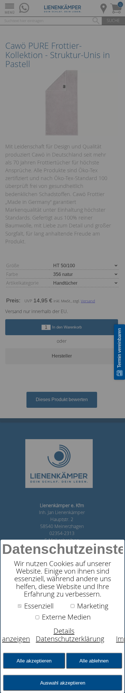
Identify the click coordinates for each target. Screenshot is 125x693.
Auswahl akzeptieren (62, 683)
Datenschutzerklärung (70, 638)
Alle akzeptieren (34, 661)
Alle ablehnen (93, 661)
